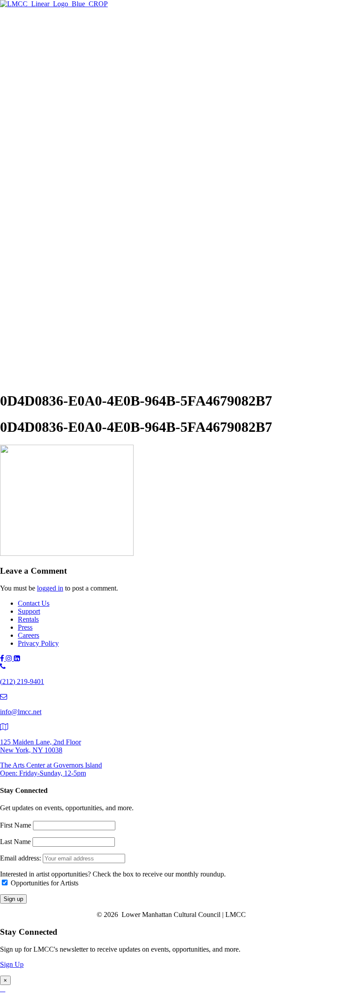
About (27, 342)
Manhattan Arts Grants (67, 170)
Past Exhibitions (58, 94)
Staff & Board (55, 361)
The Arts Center (40, 36)
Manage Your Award (82, 209)
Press (25, 627)
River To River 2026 (65, 237)
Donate (46, 333)
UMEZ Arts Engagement (88, 200)
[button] (19, 379)
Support (29, 305)
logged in (50, 588)
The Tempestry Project (85, 55)
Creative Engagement (83, 180)
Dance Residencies (80, 141)
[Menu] (3, 20)
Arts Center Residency (85, 131)
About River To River (84, 276)
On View (48, 45)
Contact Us (33, 603)
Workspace (69, 161)
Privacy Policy (38, 643)
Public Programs (41, 228)
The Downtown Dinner (69, 314)
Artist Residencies (61, 121)
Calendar (48, 296)
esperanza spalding (79, 257)
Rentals (28, 619)
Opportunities (55, 219)
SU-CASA (69, 151)
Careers (28, 635)
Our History (52, 351)
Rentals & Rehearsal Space (74, 104)
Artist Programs (40, 113)
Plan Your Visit (57, 84)
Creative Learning (78, 190)
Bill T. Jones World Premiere (93, 266)
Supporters (51, 323)
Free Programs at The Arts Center (83, 74)
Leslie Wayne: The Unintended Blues (106, 64)
